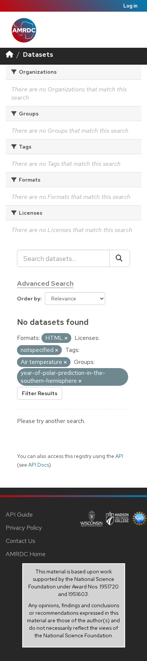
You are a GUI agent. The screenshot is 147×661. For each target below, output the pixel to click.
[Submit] (119, 258)
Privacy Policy (24, 528)
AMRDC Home (26, 554)
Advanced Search (45, 283)
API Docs (38, 464)
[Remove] (65, 338)
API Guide (19, 514)
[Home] (9, 54)
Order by (28, 298)
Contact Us (20, 541)
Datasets (38, 54)
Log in (130, 6)
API (119, 456)
